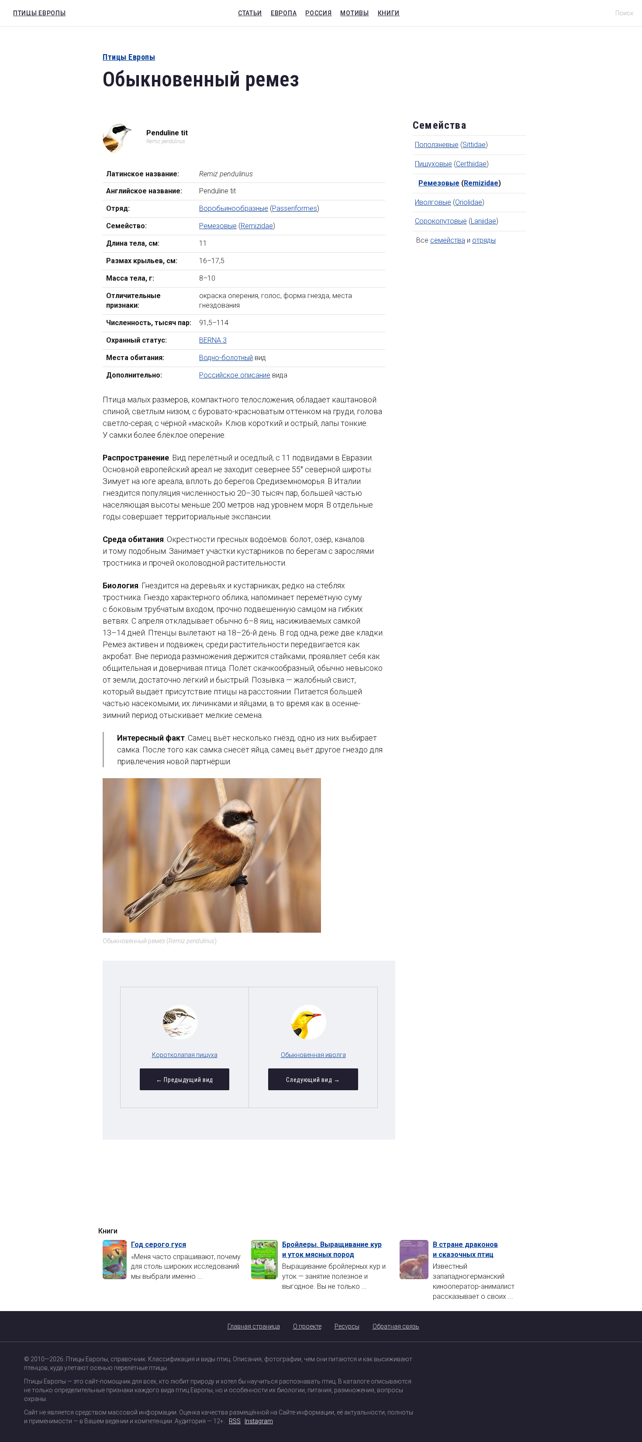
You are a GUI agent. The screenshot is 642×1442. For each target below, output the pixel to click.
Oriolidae (468, 202)
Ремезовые (218, 226)
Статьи (250, 13)
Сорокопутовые (441, 221)
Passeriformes (294, 208)
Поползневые (437, 145)
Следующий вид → (313, 1079)
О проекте (307, 1326)
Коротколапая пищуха (184, 1054)
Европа (284, 13)
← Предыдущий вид (184, 1079)
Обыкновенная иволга (313, 1054)
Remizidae (257, 226)
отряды (484, 240)
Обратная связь (396, 1326)
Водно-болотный (226, 358)
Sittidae (474, 145)
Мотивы (354, 13)
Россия (318, 13)
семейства (447, 240)
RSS (235, 1421)
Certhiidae (471, 164)
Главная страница (254, 1326)
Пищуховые (433, 164)
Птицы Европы (37, 12)
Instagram (259, 1421)
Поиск (624, 13)
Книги (389, 13)
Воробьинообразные (233, 208)
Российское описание (234, 375)
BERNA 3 (213, 340)
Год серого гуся (158, 1244)
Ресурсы (347, 1326)
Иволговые (433, 202)
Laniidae (483, 221)
